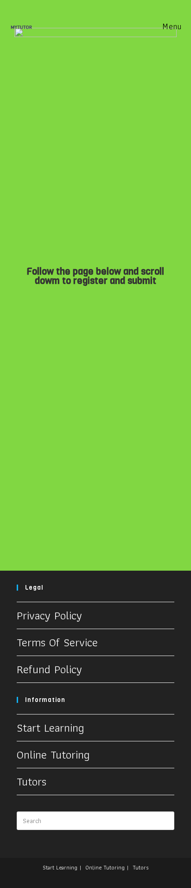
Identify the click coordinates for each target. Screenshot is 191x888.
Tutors (31, 781)
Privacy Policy (49, 615)
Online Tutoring (53, 754)
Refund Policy (49, 669)
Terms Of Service (57, 642)
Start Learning (50, 727)
